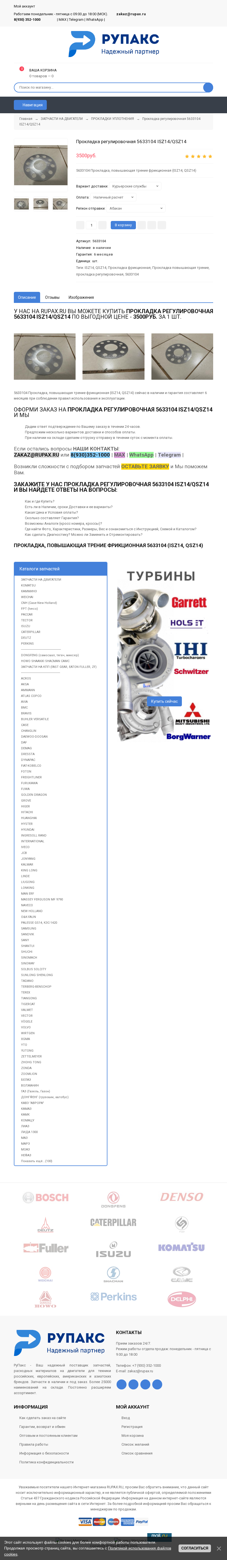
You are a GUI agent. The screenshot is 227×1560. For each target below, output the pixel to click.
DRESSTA (28, 754)
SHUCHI (26, 952)
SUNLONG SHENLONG (37, 975)
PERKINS (27, 643)
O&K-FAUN (28, 917)
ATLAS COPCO (31, 696)
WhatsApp (94, 19)
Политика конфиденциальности (46, 1462)
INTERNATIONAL (32, 841)
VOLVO (26, 1027)
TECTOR (27, 620)
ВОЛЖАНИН (30, 1085)
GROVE (26, 800)
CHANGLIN (28, 731)
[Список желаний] (201, 105)
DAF (24, 742)
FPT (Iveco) (29, 609)
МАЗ (24, 1138)
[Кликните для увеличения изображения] (182, 356)
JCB (24, 853)
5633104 (132, 274)
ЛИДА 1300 (29, 1132)
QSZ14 (101, 268)
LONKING (27, 888)
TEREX (25, 992)
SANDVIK (27, 934)
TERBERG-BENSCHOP (36, 986)
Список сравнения (137, 1453)
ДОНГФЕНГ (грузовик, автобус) (45, 1097)
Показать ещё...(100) (36, 1161)
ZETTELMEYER (31, 1056)
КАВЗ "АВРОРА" (32, 1103)
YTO (24, 1045)
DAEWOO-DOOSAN (34, 736)
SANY (25, 940)
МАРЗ (25, 1143)
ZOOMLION (29, 1074)
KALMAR (27, 864)
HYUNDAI (27, 830)
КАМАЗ (26, 1109)
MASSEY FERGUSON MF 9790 (42, 899)
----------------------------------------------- (40, 673)
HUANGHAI (29, 818)
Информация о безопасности (44, 1453)
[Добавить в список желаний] (151, 225)
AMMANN (28, 690)
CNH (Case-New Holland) (39, 603)
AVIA (24, 702)
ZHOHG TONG (31, 1062)
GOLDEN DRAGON (34, 795)
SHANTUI (27, 946)
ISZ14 (89, 268)
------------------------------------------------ (41, 649)
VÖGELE (26, 1021)
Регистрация (132, 1427)
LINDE (25, 876)
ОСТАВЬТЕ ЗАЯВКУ (145, 467)
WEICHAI (27, 597)
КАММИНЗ (29, 591)
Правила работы (33, 1444)
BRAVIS (26, 713)
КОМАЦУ (27, 1120)
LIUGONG (28, 882)
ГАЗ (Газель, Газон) (35, 1091)
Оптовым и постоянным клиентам (48, 1435)
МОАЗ (25, 1149)
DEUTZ (26, 638)
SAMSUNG (28, 928)
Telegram (76, 19)
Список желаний (135, 1444)
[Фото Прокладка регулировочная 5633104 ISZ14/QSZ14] (45, 356)
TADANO (27, 981)
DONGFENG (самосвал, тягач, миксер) (50, 655)
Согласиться (194, 1548)
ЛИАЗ (25, 1126)
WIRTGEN (28, 1033)
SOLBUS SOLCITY (33, 969)
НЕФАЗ (26, 1155)
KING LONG (29, 870)
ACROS (26, 678)
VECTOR (27, 1016)
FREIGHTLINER (31, 777)
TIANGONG (29, 998)
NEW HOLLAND (32, 911)
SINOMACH (29, 957)
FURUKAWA (29, 783)
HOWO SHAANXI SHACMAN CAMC (45, 661)
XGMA (25, 1039)
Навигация (32, 105)
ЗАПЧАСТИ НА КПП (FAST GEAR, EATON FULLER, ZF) (59, 667)
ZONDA (26, 1068)
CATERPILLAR (30, 632)
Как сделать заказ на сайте (42, 1418)
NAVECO (27, 905)
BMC (24, 707)
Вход (126, 1418)
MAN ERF (27, 893)
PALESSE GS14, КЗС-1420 (39, 923)
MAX (62, 19)
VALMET (27, 1010)
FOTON (26, 771)
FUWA (25, 789)
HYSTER (27, 824)
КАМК (25, 1114)
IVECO (25, 847)
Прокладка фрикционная (129, 268)
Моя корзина (133, 1435)
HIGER (25, 806)
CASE (25, 725)
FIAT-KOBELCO (31, 766)
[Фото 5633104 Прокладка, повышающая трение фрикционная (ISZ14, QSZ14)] (41, 165)
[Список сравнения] (211, 105)
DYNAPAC (28, 760)
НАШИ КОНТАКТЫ (95, 449)
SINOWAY (28, 963)
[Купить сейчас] (141, 225)
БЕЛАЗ (26, 1080)
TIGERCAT (28, 1004)
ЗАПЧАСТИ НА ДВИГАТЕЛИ (41, 579)
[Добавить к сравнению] (162, 225)
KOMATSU (28, 585)
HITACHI (27, 812)
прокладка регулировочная (99, 274)
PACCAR (27, 614)
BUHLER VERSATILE (35, 719)
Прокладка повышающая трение (180, 268)
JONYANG (28, 859)
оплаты (128, 432)
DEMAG (26, 748)
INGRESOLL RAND (34, 835)
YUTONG (27, 1050)
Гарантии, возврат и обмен (42, 1427)
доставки (93, 432)
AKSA (25, 684)
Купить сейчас (164, 701)
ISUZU (25, 626)
